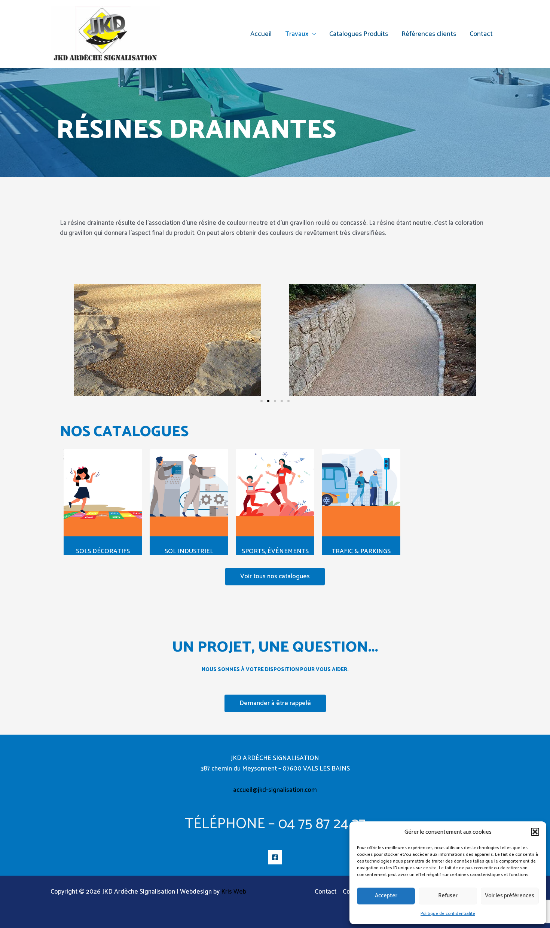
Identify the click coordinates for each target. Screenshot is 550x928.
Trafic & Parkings (361, 551)
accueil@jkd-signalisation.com (275, 790)
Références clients (428, 34)
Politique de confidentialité (448, 913)
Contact (481, 34)
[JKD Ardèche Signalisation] (105, 33)
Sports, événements (275, 551)
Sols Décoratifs (103, 551)
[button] (535, 832)
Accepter (386, 895)
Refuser (448, 895)
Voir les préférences (509, 895)
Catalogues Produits (358, 34)
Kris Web (233, 891)
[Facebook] (275, 857)
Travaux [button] (296, 34)
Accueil (261, 34)
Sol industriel (189, 551)
